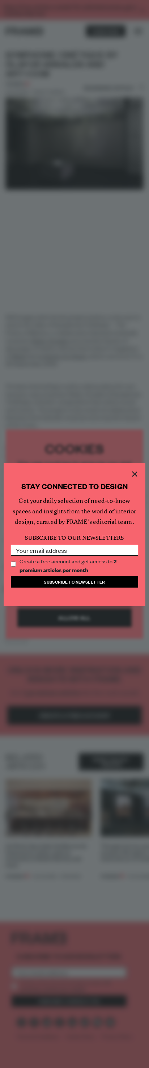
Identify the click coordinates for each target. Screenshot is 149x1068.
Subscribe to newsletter (74, 581)
